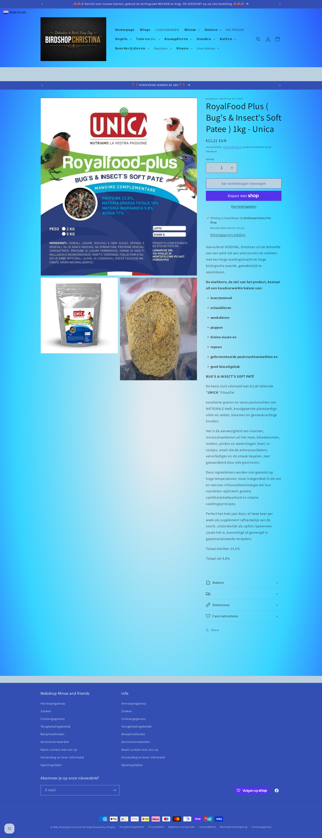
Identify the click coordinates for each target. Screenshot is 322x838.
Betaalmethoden (52, 734)
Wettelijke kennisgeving (233, 826)
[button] (192, 29)
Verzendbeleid (207, 826)
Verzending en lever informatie (62, 757)
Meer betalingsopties (243, 206)
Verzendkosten (232, 147)
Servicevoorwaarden (55, 742)
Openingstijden (51, 765)
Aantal (210, 159)
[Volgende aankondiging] (280, 4)
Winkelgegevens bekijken (228, 235)
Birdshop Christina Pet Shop (75, 827)
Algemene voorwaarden (181, 826)
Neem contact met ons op (59, 750)
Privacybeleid (156, 826)
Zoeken (46, 711)
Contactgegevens (53, 719)
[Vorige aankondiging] (42, 4)
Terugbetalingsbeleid (56, 726)
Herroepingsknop (53, 703)
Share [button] (215, 630)
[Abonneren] (114, 790)
